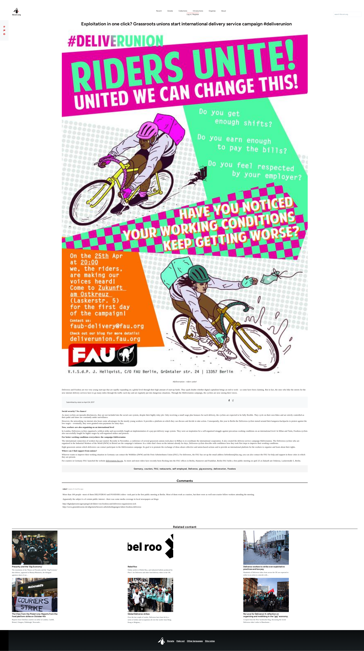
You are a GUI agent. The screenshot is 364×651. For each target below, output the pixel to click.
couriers (148, 469)
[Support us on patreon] (4, 30)
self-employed (179, 469)
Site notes (210, 641)
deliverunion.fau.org (114, 461)
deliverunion (220, 469)
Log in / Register (193, 14)
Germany (138, 469)
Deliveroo (193, 469)
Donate (170, 641)
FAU (156, 469)
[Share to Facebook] (229, 400)
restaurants (165, 469)
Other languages (195, 641)
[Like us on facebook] (4, 34)
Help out (180, 641)
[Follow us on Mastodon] (4, 27)
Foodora (232, 469)
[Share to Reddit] (232, 400)
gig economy (205, 469)
